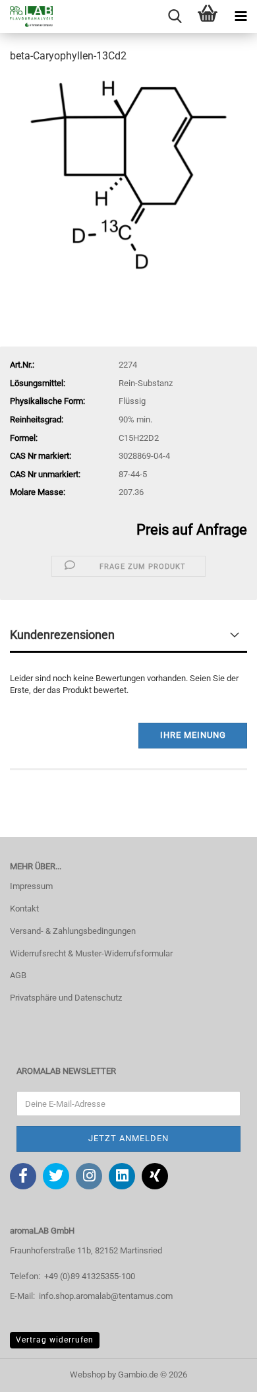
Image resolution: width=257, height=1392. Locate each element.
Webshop (87, 1374)
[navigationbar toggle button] (240, 16)
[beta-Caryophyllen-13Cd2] (128, 174)
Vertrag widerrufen (55, 1339)
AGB (18, 975)
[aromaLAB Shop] (26, 16)
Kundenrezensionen (62, 635)
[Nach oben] (221, 1372)
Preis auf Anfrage (191, 529)
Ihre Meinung (193, 735)
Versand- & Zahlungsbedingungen (73, 931)
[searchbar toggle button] (174, 16)
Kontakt (24, 908)
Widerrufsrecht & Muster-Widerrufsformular (91, 953)
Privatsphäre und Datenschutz (66, 998)
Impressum (31, 886)
